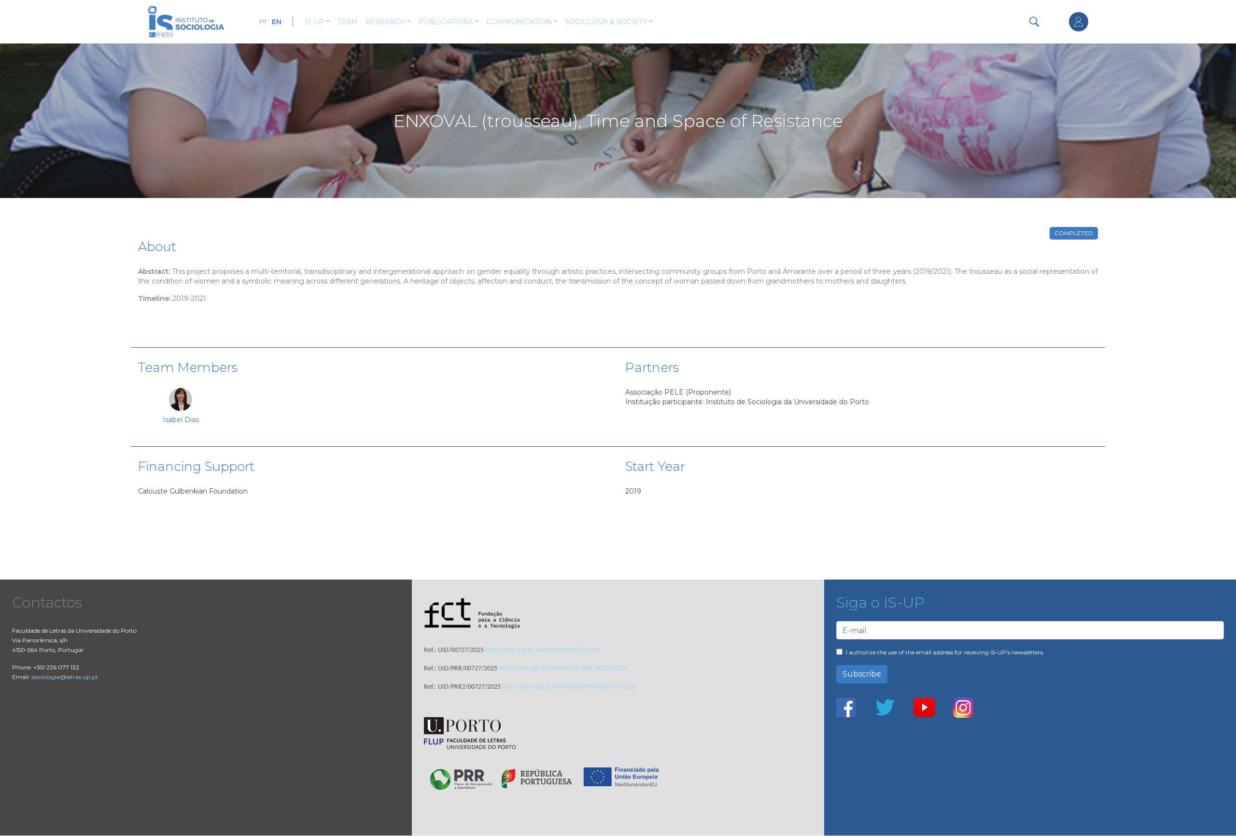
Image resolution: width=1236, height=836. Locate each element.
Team (347, 21)
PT (263, 21)
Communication (519, 21)
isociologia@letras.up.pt (64, 676)
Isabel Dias (181, 419)
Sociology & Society (606, 21)
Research (385, 21)
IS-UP (314, 21)
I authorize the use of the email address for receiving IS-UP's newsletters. (945, 652)
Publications (446, 21)
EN (276, 21)
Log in (1078, 21)
